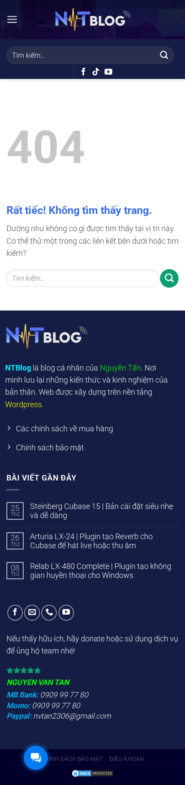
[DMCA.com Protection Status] (92, 773)
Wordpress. (24, 404)
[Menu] (12, 19)
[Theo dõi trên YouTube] (108, 72)
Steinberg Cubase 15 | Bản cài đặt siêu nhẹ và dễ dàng (101, 511)
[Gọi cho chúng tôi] (49, 612)
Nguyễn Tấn (120, 368)
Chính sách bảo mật (72, 759)
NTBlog (18, 368)
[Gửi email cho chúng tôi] (32, 612)
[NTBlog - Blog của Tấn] (92, 19)
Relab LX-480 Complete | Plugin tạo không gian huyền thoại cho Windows (100, 571)
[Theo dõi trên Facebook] (83, 72)
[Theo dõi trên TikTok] (96, 72)
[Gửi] (164, 55)
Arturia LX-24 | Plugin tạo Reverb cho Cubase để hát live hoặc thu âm (91, 541)
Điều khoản (126, 759)
